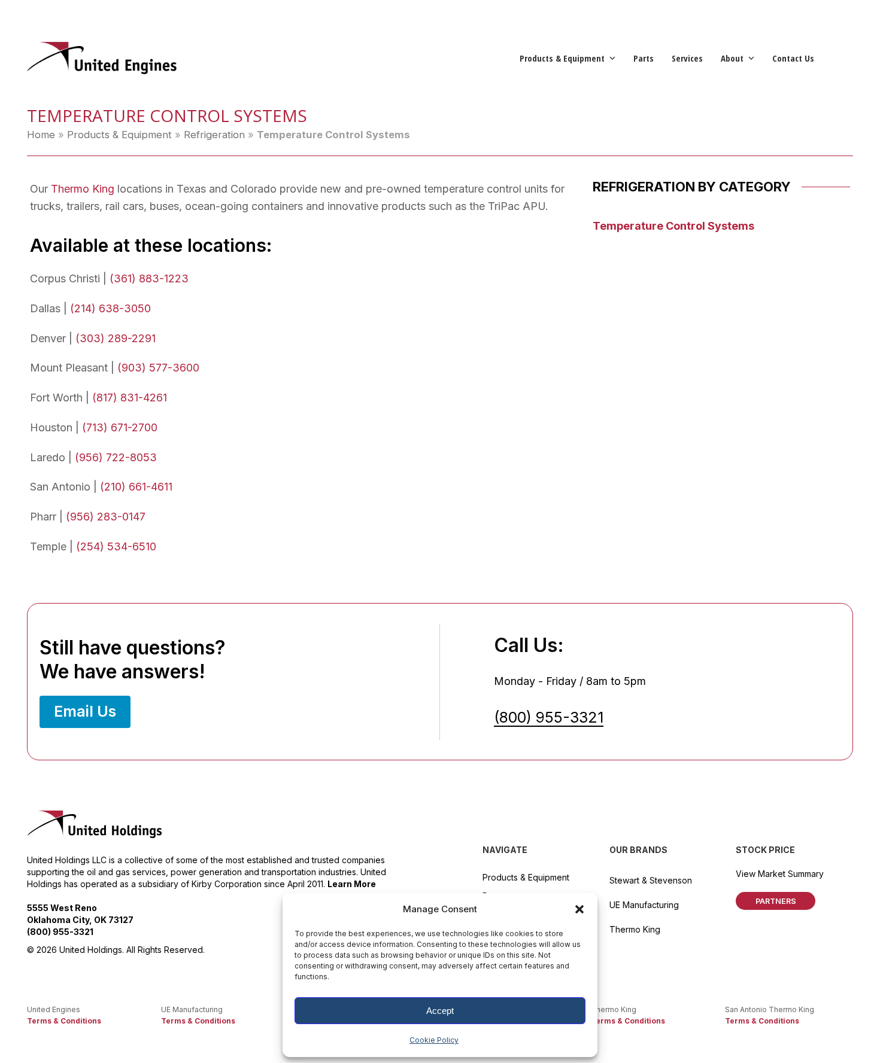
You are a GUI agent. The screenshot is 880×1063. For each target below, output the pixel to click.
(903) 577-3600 (158, 367)
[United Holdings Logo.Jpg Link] (95, 825)
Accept (440, 1011)
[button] (579, 909)
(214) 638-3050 (110, 308)
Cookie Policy (434, 1039)
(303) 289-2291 (115, 338)
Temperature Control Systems (673, 226)
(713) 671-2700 (119, 427)
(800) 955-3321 (548, 717)
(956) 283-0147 (105, 516)
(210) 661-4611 (136, 486)
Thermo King (82, 188)
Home (41, 135)
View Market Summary (780, 874)
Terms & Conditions (64, 1020)
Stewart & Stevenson (650, 880)
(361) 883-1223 (149, 278)
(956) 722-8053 (116, 457)
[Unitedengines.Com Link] (102, 57)
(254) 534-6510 (116, 546)
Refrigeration (214, 135)
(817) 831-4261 (129, 397)
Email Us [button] (85, 711)
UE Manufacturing (644, 905)
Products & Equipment (119, 135)
